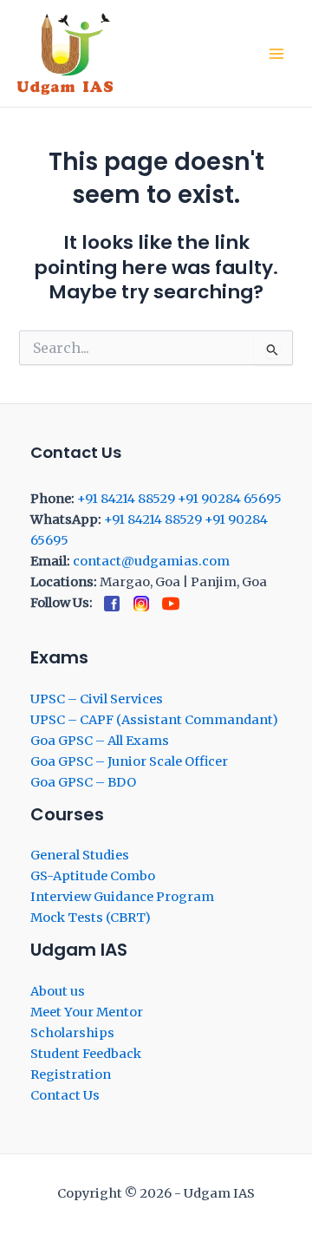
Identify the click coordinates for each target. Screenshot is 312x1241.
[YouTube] (170, 603)
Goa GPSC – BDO (83, 782)
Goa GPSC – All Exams (99, 740)
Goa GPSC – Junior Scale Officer (129, 761)
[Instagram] (141, 603)
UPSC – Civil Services (96, 699)
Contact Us (65, 1095)
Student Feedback (85, 1053)
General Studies (79, 855)
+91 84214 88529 (126, 498)
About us (57, 991)
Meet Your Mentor (86, 1012)
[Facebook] (111, 603)
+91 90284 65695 (230, 498)
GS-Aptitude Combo (92, 876)
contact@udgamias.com (151, 561)
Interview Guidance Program (122, 897)
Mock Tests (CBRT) (90, 917)
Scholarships (72, 1033)
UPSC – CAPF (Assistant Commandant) (154, 720)
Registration (70, 1074)
